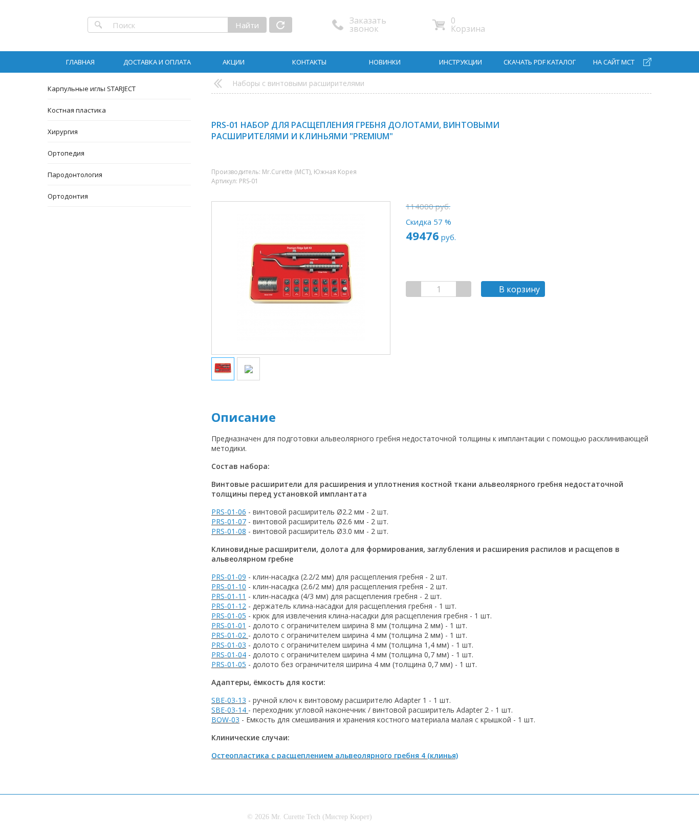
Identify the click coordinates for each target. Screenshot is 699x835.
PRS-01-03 (228, 645)
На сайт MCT (614, 62)
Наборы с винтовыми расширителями (298, 83)
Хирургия (63, 131)
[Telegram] (632, 127)
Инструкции (460, 62)
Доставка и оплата (157, 62)
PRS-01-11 (228, 596)
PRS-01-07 (228, 521)
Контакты (309, 62)
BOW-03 (225, 719)
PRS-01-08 (228, 531)
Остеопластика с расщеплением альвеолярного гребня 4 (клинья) (334, 755)
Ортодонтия (68, 196)
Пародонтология (75, 174)
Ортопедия (66, 153)
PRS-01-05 (228, 615)
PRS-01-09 (228, 577)
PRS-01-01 (228, 625)
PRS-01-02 (228, 635)
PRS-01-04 (228, 654)
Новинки (385, 62)
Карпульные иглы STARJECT (92, 88)
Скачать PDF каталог (540, 62)
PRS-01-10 (228, 586)
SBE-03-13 (228, 700)
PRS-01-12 (228, 606)
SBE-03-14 (228, 710)
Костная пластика (77, 110)
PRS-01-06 (228, 512)
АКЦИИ (234, 62)
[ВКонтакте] (610, 127)
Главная (80, 62)
